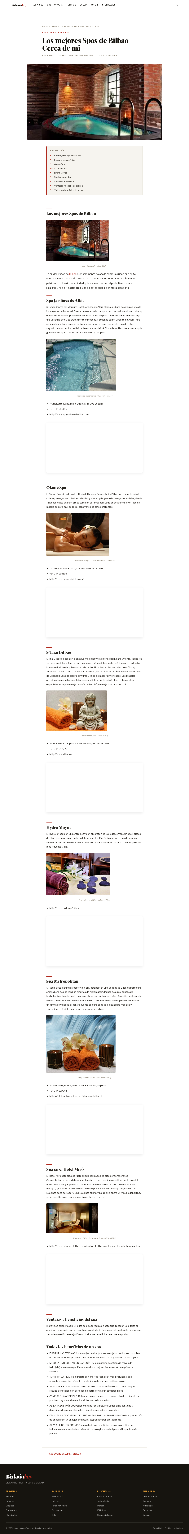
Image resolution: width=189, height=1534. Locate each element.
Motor (94, 5)
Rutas (54, 1515)
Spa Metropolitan (63, 177)
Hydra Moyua (60, 173)
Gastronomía (55, 5)
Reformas (10, 1501)
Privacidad (147, 1510)
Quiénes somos (150, 1496)
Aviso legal (148, 1506)
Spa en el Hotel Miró (64, 181)
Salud (83, 5)
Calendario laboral (105, 1515)
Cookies (147, 1515)
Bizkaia (18, 5)
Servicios (38, 5)
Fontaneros (11, 1510)
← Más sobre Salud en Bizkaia (63, 1454)
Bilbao (73, 274)
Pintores (10, 1496)
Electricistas (11, 1515)
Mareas (100, 1506)
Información (109, 5)
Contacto (147, 1501)
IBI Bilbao (101, 1510)
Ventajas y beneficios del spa (68, 186)
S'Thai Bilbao (60, 168)
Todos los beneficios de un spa (69, 190)
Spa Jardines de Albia (64, 160)
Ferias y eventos (59, 1506)
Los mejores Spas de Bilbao (67, 155)
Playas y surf (57, 1510)
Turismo (71, 5)
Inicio (45, 27)
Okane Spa (59, 164)
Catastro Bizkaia (104, 1496)
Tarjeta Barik (103, 1501)
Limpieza (10, 1506)
